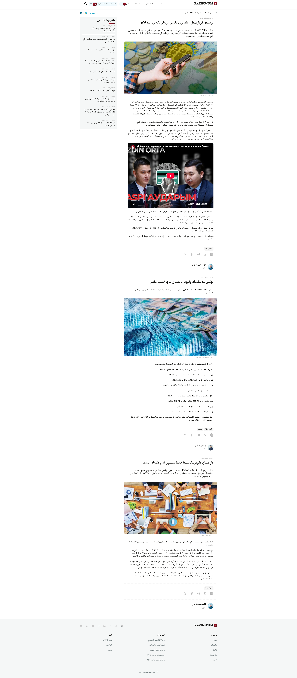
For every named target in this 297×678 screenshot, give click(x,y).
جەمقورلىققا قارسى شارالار (156, 655)
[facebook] (110, 626)
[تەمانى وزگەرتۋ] (122, 4)
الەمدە (215, 660)
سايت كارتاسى (107, 640)
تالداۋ (128, 4)
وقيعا (197, 13)
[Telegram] (198, 255)
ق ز (95, 4)
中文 (99, 4)
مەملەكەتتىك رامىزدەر (157, 650)
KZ (115, 4)
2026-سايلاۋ (189, 13)
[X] (185, 255)
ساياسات (214, 645)
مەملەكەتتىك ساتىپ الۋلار (156, 660)
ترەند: (215, 13)
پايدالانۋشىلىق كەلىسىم (156, 640)
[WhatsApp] (205, 255)
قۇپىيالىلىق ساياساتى (157, 645)
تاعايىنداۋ (203, 13)
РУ (107, 4)
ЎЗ (91, 4)
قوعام (200, 429)
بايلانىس (109, 645)
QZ (111, 4)
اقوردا (210, 13)
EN (103, 4)
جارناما (110, 650)
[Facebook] (192, 255)
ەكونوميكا (209, 248)
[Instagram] (211, 255)
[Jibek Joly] (93, 13)
